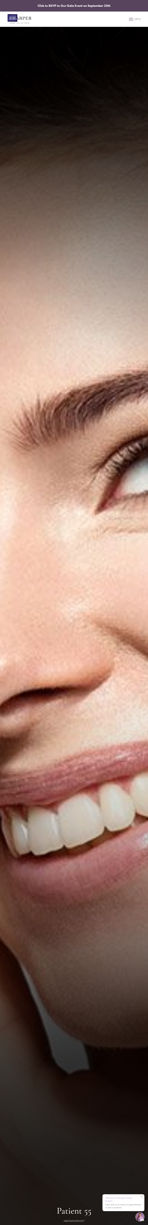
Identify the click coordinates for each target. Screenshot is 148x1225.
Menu (137, 18)
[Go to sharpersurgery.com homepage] (42, 19)
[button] (131, 19)
